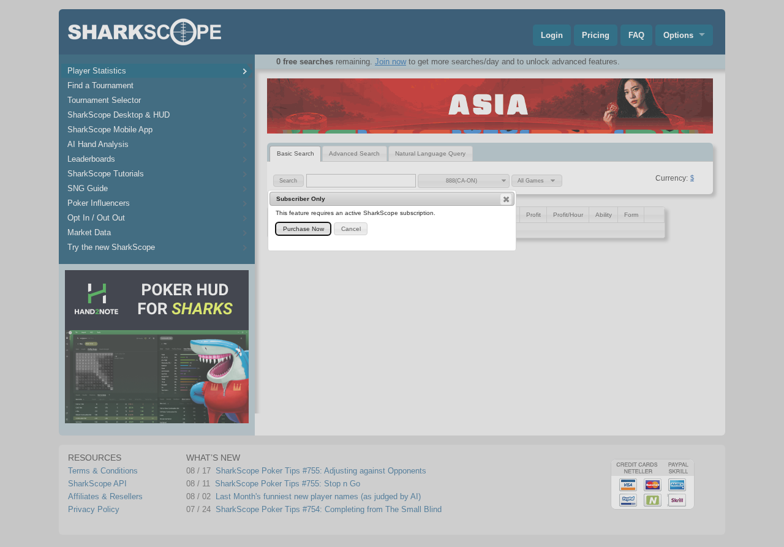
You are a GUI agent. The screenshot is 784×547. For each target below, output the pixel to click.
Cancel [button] (351, 228)
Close (506, 199)
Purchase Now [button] (303, 228)
